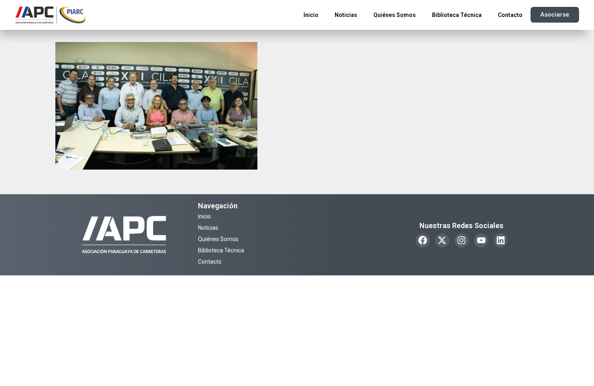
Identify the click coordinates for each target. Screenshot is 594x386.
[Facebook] (422, 240)
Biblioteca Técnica (457, 15)
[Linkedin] (500, 240)
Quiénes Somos (394, 15)
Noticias (346, 15)
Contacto (510, 15)
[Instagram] (462, 240)
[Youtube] (481, 240)
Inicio (310, 15)
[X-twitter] (442, 240)
